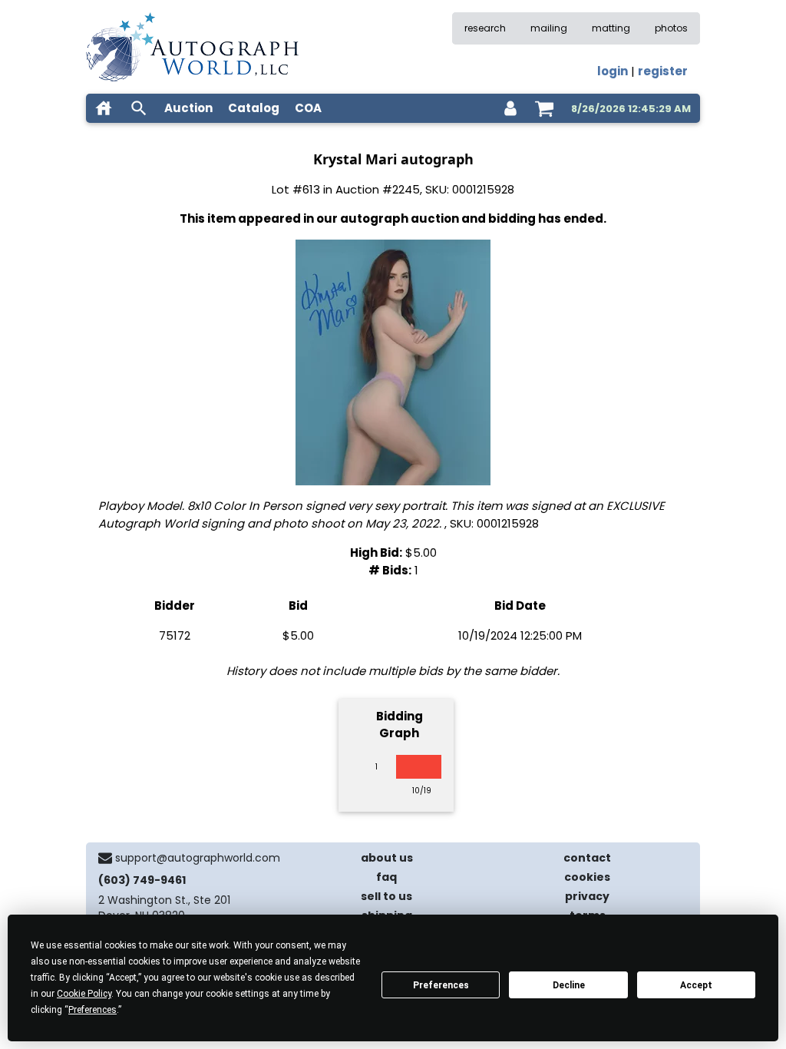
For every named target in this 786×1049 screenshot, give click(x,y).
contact (587, 857)
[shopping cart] (544, 108)
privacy (587, 896)
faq (386, 877)
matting (611, 28)
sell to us (386, 896)
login (612, 71)
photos (671, 28)
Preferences (441, 985)
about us (387, 857)
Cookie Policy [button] (84, 993)
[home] (104, 108)
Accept (696, 985)
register (663, 71)
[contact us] (105, 858)
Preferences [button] (92, 1009)
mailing (548, 28)
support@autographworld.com (197, 857)
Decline (569, 985)
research (485, 28)
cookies (587, 877)
